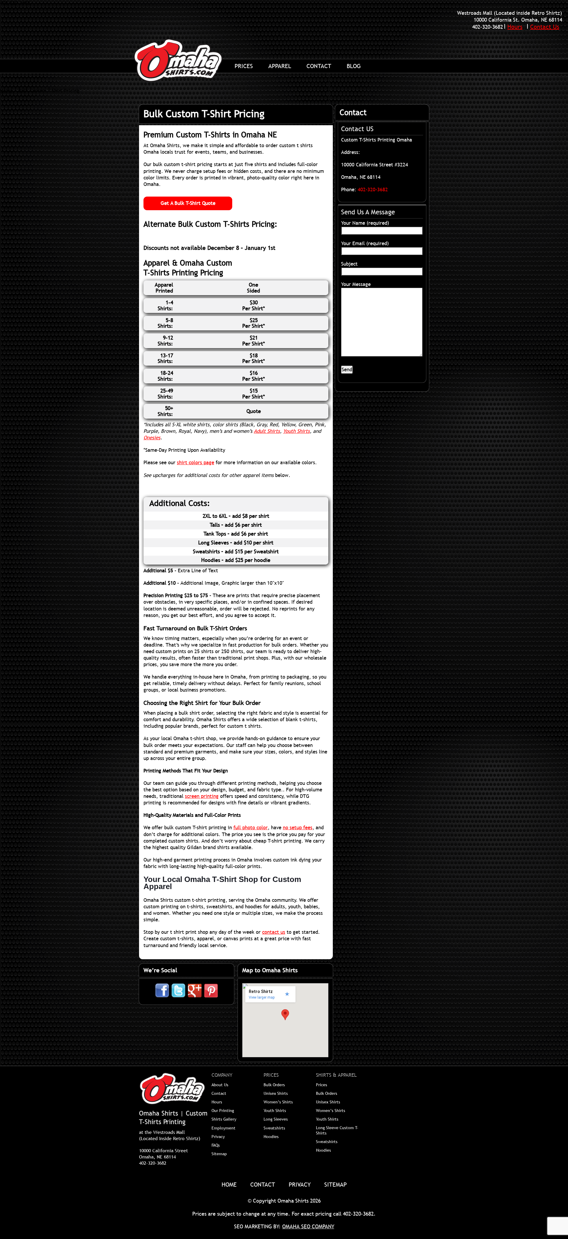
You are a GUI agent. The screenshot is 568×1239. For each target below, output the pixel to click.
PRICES (271, 1075)
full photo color (250, 828)
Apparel (279, 66)
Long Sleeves (276, 1119)
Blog (354, 66)
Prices (244, 66)
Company (222, 1075)
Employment (223, 1128)
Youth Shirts (296, 431)
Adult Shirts (267, 431)
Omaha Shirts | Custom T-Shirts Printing (185, 60)
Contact (318, 66)
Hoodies (271, 1136)
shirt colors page (195, 462)
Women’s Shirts (278, 1102)
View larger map (262, 997)
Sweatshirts (274, 1128)
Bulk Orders (274, 1084)
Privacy (218, 1136)
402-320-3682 (487, 26)
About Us (220, 1084)
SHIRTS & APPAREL (336, 1075)
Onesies (151, 437)
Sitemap (219, 1153)
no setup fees (297, 828)
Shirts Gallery (224, 1119)
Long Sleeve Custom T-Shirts (337, 1130)
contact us (273, 932)
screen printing (202, 796)
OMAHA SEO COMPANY (308, 1226)
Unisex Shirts (276, 1093)
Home (6, 90)
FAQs (216, 1145)
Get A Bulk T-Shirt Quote (188, 203)
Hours (514, 27)
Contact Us (544, 27)
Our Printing (223, 1110)
